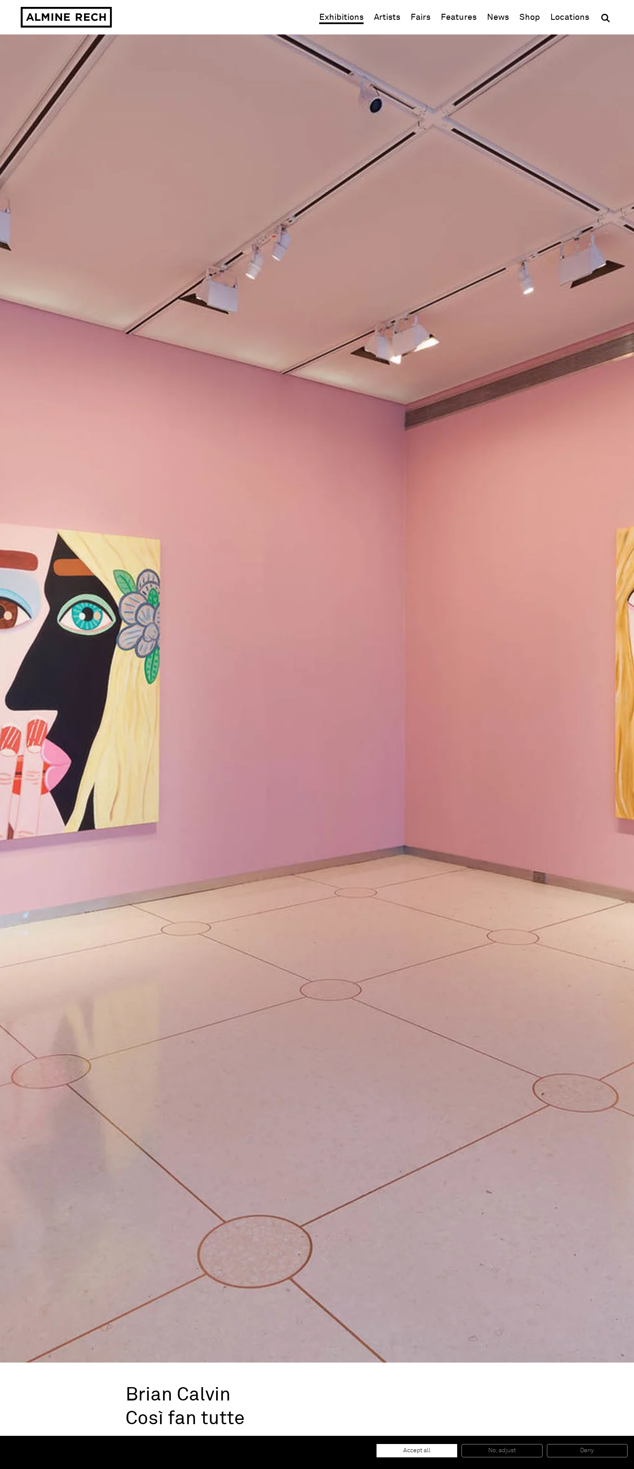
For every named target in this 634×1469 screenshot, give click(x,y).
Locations (569, 17)
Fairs (420, 17)
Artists (387, 17)
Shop (529, 17)
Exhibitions (341, 17)
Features (459, 17)
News (498, 17)
